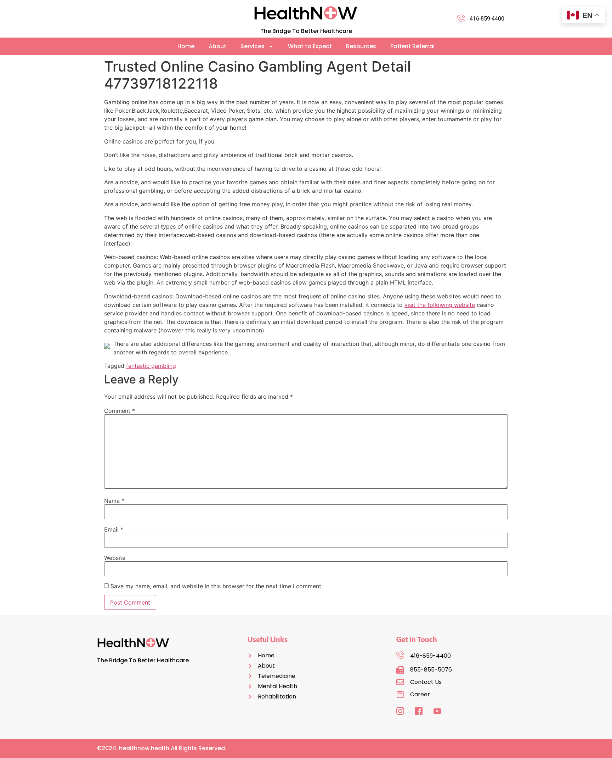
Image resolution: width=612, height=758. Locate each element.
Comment (119, 411)
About (217, 46)
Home (185, 46)
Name (114, 501)
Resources (361, 46)
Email (113, 529)
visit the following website (439, 304)
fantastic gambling (151, 365)
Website (114, 558)
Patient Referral (412, 46)
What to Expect (310, 46)
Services (252, 46)
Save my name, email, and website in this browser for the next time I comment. (216, 586)
